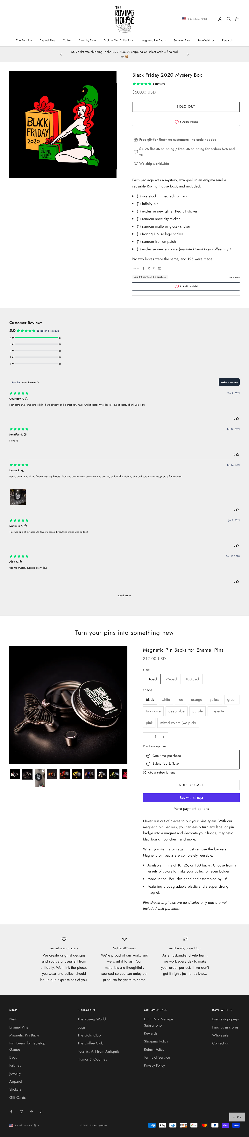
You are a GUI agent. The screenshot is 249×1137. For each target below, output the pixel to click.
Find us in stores (225, 1027)
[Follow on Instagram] (21, 1112)
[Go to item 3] (39, 778)
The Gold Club (89, 1035)
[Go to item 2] (27, 774)
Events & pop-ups (226, 1019)
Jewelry (15, 1073)
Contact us (220, 1043)
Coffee (67, 40)
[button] (191, 772)
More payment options (191, 808)
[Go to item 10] (126, 774)
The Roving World (92, 1019)
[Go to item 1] (14, 774)
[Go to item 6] (77, 774)
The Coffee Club (90, 1043)
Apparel (15, 1081)
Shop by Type (87, 40)
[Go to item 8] (101, 774)
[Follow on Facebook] (11, 1112)
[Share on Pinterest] (154, 268)
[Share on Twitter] (148, 268)
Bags (13, 1057)
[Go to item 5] (64, 774)
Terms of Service (157, 1057)
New (13, 1019)
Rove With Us (206, 40)
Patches (15, 1065)
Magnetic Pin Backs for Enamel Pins (183, 650)
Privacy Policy (154, 1065)
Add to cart (191, 785)
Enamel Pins (47, 40)
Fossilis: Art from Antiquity (98, 1051)
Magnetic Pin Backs (153, 40)
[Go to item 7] (89, 774)
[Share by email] (159, 268)
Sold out (186, 106)
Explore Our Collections (119, 40)
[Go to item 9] (114, 774)
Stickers (15, 1089)
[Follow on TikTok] (42, 1112)
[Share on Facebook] (143, 268)
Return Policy (154, 1049)
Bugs (81, 1027)
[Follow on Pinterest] (31, 1112)
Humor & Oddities (92, 1059)
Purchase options (154, 746)
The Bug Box (24, 40)
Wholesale (220, 1035)
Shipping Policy (156, 1041)
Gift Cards (17, 1097)
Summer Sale (182, 40)
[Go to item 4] (52, 774)
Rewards (227, 40)
